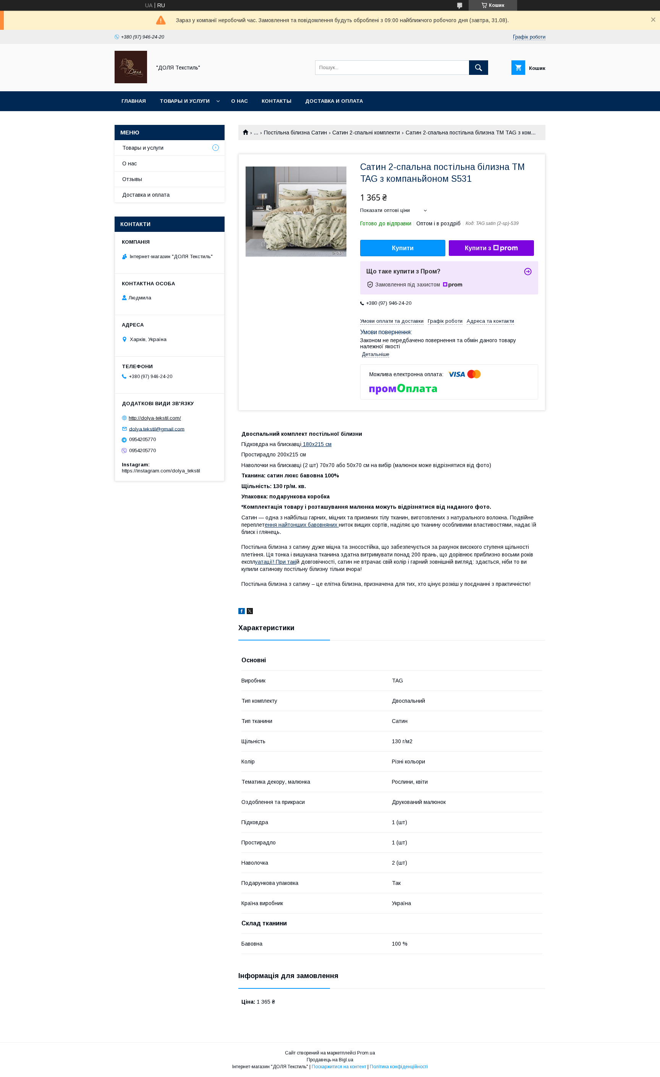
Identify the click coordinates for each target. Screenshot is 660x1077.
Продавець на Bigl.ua (330, 1059)
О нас (239, 101)
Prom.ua (366, 1053)
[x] (250, 612)
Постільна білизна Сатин (295, 132)
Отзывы (132, 179)
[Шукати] (478, 67)
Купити (403, 248)
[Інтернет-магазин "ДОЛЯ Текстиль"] (131, 81)
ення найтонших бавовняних (302, 525)
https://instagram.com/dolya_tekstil (161, 471)
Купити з (478, 248)
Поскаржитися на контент (339, 1066)
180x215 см (316, 444)
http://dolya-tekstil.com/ (155, 418)
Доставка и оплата (334, 101)
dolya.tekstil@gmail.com (156, 429)
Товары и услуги (185, 101)
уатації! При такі (275, 562)
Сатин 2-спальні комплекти (366, 132)
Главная (133, 101)
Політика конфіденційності (399, 1066)
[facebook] (241, 612)
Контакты (276, 101)
